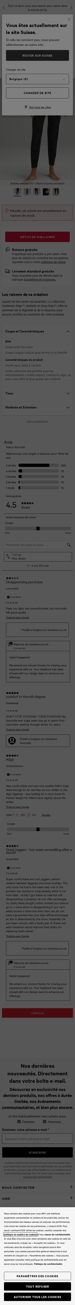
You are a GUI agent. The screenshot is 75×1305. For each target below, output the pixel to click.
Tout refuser (37, 1286)
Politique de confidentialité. (48, 1263)
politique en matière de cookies (20, 1234)
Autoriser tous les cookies (37, 1297)
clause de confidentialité (57, 1234)
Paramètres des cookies (37, 1276)
